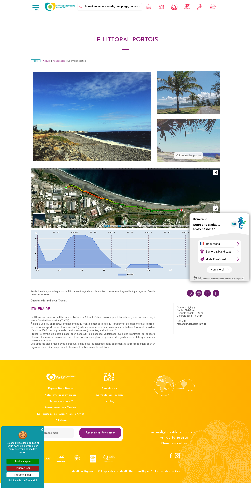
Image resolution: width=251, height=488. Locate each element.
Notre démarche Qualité (60, 407)
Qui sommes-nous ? (61, 401)
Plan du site (109, 388)
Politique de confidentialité (115, 471)
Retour (35, 61)
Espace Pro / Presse (60, 388)
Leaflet (107, 226)
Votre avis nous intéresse (60, 395)
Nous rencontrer (174, 443)
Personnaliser (22, 474)
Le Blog (109, 401)
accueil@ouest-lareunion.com (174, 432)
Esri (119, 226)
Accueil (46, 61)
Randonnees (58, 61)
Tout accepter (23, 461)
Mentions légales (82, 471)
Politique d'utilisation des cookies (158, 471)
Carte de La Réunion (109, 395)
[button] (215, 172)
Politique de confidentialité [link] (23, 480)
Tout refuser (23, 468)
